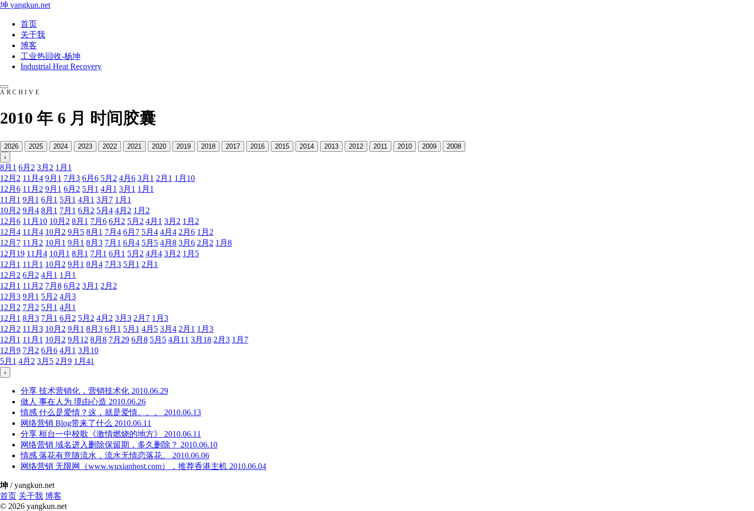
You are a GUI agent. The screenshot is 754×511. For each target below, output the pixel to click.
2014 (307, 146)
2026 (11, 146)
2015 (282, 146)
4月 (127, 178)
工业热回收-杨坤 (51, 56)
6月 (26, 167)
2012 (356, 146)
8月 (8, 167)
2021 (134, 146)
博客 (29, 45)
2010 (405, 146)
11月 (33, 178)
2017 (233, 146)
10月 (10, 210)
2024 (60, 146)
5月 (109, 178)
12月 (10, 178)
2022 (110, 146)
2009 (429, 146)
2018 (208, 146)
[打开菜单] (4, 86)
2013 (331, 146)
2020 (159, 146)
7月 (72, 178)
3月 (45, 167)
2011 (380, 146)
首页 (29, 23)
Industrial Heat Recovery (61, 66)
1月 (63, 167)
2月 (164, 178)
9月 (53, 178)
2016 (257, 146)
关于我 (33, 34)
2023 (85, 146)
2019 (183, 146)
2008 (454, 146)
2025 (36, 146)
